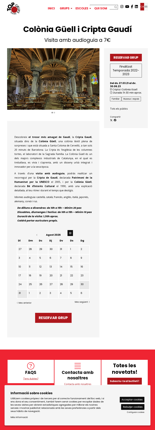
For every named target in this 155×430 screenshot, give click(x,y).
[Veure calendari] (70, 233)
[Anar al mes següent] (69, 235)
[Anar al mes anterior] (37, 235)
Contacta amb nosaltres (77, 384)
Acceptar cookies (132, 399)
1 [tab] (52, 112)
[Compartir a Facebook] (115, 120)
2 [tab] (54, 112)
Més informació (19, 417)
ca (142, 6)
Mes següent (82, 302)
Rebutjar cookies (133, 407)
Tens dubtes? (30, 378)
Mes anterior (24, 302)
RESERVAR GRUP (126, 57)
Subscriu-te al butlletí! (124, 381)
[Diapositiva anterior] (11, 81)
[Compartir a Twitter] (111, 120)
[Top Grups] (29, 8)
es (146, 6)
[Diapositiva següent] (95, 81)
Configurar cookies (135, 412)
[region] (53, 81)
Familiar (116, 98)
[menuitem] (121, 6)
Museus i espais (131, 98)
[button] (116, 7)
